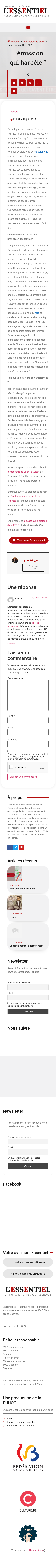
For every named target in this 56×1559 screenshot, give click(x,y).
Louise (13, 917)
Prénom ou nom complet (19, 982)
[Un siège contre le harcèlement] (14, 930)
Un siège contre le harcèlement (26, 945)
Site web (12, 739)
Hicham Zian (36, 1550)
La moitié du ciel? (34, 41)
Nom (11, 716)
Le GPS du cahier (16, 885)
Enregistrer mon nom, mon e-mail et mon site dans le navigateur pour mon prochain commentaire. (27, 756)
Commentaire (16, 678)
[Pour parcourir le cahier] (14, 873)
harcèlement (41, 151)
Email (10, 993)
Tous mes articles (33, 567)
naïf (37, 313)
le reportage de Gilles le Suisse (23, 471)
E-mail (12, 727)
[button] (14, 82)
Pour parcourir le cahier (22, 888)
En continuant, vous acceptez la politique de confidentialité (24, 1004)
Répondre (11, 643)
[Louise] (14, 902)
